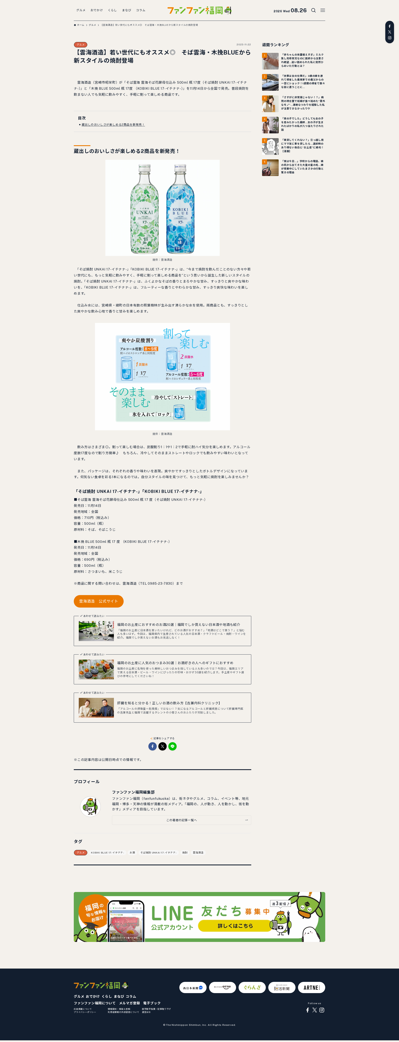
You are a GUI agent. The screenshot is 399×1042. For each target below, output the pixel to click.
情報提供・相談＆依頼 (119, 1009)
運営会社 (146, 1012)
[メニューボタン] (322, 10)
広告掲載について (83, 1009)
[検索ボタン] (313, 10)
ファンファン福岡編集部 (133, 792)
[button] (152, 746)
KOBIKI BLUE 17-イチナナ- (107, 852)
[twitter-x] (390, 32)
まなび (119, 997)
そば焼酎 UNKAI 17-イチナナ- (158, 852)
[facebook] (390, 26)
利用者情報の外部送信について (123, 1012)
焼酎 (185, 852)
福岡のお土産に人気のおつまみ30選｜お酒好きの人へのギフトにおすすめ (175, 663)
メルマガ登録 (129, 1003)
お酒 (132, 852)
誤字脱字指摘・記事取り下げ (156, 1009)
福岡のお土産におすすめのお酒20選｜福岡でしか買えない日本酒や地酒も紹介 (178, 625)
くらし (107, 997)
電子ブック (152, 1003)
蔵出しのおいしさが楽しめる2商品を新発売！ (113, 124)
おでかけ (93, 997)
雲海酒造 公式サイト (98, 601)
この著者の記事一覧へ (181, 820)
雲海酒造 (198, 852)
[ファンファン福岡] (199, 10)
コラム (131, 997)
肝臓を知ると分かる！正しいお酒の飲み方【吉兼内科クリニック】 (169, 703)
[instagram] (390, 38)
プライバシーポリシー (85, 1012)
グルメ (81, 44)
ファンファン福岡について (95, 1003)
